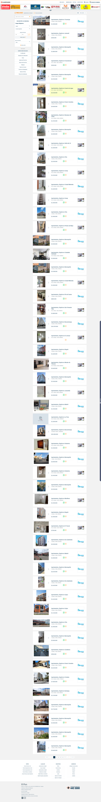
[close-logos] (50, 10)
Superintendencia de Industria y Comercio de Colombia (29, 795)
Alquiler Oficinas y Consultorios (42, 773)
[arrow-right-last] (72, 757)
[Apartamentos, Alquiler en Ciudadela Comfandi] (41, 254)
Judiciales (73, 775)
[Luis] (75, 7)
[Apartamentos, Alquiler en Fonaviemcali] (41, 61)
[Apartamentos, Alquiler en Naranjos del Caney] (41, 116)
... (67, 757)
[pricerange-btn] (29, 34)
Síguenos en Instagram (58, 777)
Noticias (74, 2)
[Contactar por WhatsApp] (64, 24)
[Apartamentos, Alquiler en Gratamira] (41, 444)
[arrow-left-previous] (50, 757)
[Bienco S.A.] (25, 7)
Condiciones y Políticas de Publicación (27, 788)
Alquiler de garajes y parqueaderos (43, 775)
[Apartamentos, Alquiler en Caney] (41, 171)
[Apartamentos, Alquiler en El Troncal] (41, 527)
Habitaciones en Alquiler (42, 771)
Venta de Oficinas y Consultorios (27, 771)
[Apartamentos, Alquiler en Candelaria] (41, 650)
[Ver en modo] (78, 13)
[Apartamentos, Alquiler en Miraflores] (41, 499)
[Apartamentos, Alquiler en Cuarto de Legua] (41, 89)
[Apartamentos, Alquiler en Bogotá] (41, 350)
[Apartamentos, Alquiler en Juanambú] (41, 391)
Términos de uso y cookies (25, 792)
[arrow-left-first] (47, 757)
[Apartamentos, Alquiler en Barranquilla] (41, 48)
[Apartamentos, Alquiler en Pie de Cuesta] (41, 295)
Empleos (73, 771)
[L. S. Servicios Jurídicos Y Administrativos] (65, 7)
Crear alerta (23, 45)
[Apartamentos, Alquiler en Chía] (41, 158)
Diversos (73, 773)
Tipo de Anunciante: (18, 40)
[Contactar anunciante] (66, 24)
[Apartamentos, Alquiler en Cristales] (41, 678)
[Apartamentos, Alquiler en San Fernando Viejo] (41, 309)
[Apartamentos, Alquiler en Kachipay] (41, 692)
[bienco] (80, 21)
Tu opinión (100, 400)
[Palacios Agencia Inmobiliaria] (15, 7)
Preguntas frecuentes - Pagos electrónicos (27, 794)
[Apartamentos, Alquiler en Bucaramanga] (41, 323)
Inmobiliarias (69, 2)
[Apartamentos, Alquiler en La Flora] (41, 419)
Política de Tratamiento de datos (26, 789)
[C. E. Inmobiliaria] (45, 7)
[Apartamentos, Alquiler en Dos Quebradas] (41, 540)
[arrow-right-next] (70, 757)
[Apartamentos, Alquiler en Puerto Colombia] (41, 103)
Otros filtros (22, 37)
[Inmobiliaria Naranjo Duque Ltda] (55, 7)
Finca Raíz (62, 2)
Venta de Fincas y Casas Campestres (27, 773)
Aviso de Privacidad (24, 791)
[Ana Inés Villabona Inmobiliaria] (85, 7)
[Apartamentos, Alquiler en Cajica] (41, 595)
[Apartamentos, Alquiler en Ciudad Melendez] (41, 185)
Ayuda (58, 773)
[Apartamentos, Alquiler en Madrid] (41, 405)
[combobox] (23, 17)
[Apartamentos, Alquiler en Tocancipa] (41, 20)
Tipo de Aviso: (23, 27)
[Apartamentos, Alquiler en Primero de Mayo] (41, 226)
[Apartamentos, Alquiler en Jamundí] (41, 34)
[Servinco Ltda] (95, 7)
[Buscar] (30, 17)
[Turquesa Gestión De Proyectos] (35, 7)
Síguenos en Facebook (58, 775)
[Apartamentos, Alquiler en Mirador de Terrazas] (41, 364)
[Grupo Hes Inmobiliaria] (5, 7)
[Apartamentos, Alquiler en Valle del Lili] (41, 144)
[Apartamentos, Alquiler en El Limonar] (41, 336)
